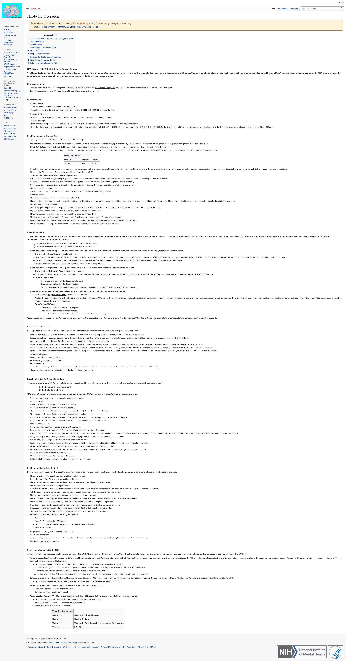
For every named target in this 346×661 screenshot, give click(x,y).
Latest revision (64, 27)
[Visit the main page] (12, 11)
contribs (90, 23)
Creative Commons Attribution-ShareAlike (61, 643)
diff (36, 27)
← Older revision (47, 27)
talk (83, 23)
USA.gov (153, 647)
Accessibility (131, 647)
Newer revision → (85, 27)
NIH (69, 647)
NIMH (65, 647)
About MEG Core (44, 647)
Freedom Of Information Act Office (113, 647)
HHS (74, 647)
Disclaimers (56, 647)
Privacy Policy (143, 647)
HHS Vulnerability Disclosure (88, 647)
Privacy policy (31, 647)
